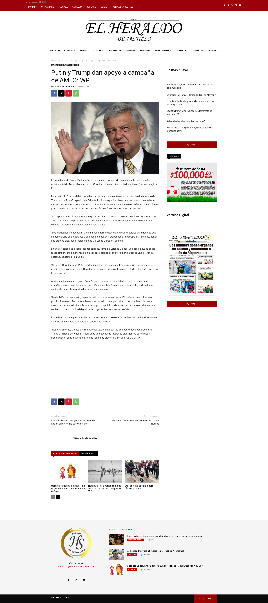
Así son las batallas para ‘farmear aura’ (139, 487)
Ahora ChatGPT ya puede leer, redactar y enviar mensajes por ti (190, 129)
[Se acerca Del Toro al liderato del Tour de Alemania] (116, 554)
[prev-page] (53, 497)
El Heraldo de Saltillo (64, 86)
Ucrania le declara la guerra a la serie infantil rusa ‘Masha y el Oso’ (68, 488)
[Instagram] (228, 5)
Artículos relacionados (65, 453)
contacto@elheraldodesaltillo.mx (76, 566)
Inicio (53, 60)
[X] (232, 5)
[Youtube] (240, 5)
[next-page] (58, 497)
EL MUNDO (63, 60)
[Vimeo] (236, 5)
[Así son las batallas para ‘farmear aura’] (142, 471)
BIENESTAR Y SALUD (135, 540)
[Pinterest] (68, 93)
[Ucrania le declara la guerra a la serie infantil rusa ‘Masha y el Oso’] (68, 471)
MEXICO (66, 65)
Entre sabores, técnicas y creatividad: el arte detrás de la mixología (191, 86)
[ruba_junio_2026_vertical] (192, 201)
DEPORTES (132, 555)
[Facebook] (225, 5)
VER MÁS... (191, 144)
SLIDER (75, 65)
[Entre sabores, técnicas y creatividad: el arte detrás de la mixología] (116, 539)
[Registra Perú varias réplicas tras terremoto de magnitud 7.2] (105, 471)
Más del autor (88, 453)
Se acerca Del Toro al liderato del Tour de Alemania (191, 95)
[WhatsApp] (76, 93)
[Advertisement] (105, 365)
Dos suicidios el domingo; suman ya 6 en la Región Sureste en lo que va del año (73, 422)
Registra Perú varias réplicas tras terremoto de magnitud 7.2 (104, 488)
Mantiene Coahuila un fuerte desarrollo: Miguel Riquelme (135, 422)
